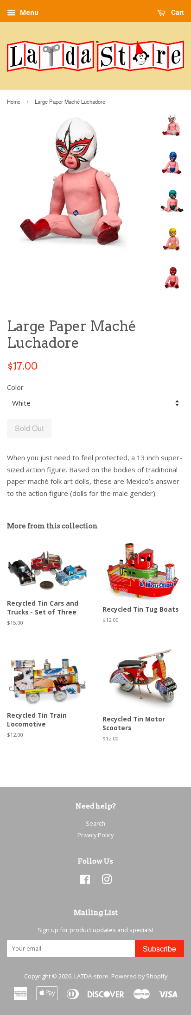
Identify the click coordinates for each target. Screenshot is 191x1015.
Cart (176, 12)
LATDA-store (91, 976)
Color (15, 387)
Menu (28, 12)
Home (13, 101)
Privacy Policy (95, 835)
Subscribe (159, 948)
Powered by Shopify (139, 976)
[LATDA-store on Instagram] (107, 881)
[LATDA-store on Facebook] (85, 881)
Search (95, 823)
